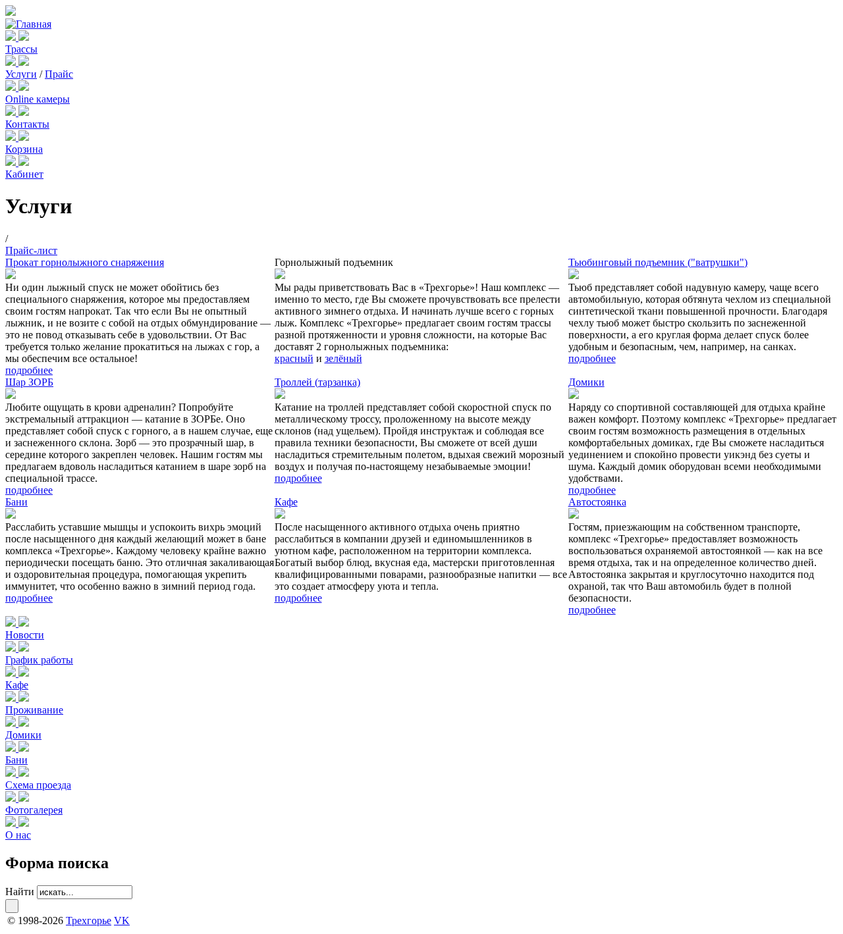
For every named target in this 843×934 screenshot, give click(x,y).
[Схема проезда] (11, 773)
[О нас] (11, 823)
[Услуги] (11, 62)
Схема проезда (38, 785)
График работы (39, 659)
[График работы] (11, 648)
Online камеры (37, 99)
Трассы (21, 49)
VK (122, 920)
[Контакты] (11, 112)
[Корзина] (11, 137)
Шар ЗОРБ (29, 382)
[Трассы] (11, 37)
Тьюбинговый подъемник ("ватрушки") (658, 262)
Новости (24, 634)
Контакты (27, 124)
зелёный (343, 358)
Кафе (286, 501)
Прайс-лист (31, 250)
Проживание (34, 709)
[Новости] (11, 623)
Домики (586, 382)
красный (294, 358)
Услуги (21, 74)
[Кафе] (11, 673)
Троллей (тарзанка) (317, 382)
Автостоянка (597, 501)
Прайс (59, 74)
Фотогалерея (34, 810)
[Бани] (11, 748)
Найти (19, 891)
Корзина (24, 149)
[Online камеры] (11, 87)
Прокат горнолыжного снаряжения (84, 262)
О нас (18, 835)
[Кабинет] (11, 162)
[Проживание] (11, 698)
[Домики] (11, 723)
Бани (16, 501)
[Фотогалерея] (11, 798)
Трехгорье (88, 920)
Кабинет (24, 174)
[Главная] (28, 24)
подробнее (29, 370)
